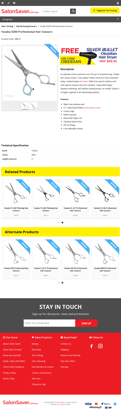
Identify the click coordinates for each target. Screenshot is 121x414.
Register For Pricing (107, 10)
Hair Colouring (38, 361)
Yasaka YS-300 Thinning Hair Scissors (16, 209)
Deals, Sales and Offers (14, 361)
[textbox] (55, 11)
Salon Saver (60, 402)
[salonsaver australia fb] (93, 346)
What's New (8, 378)
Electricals (36, 349)
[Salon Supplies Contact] (9, 3)
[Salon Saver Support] (14, 3)
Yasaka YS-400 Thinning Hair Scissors (46, 209)
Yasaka (85, 81)
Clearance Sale (39, 384)
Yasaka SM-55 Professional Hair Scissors (75, 269)
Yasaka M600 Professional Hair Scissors (105, 269)
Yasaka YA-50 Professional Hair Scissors (105, 209)
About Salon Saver (12, 343)
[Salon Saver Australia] (22, 403)
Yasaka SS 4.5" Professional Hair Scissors (75, 209)
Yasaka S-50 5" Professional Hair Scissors (46, 269)
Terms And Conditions (13, 366)
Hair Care (36, 378)
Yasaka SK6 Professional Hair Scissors (16, 269)
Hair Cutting (37, 355)
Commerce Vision (64, 404)
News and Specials (12, 355)
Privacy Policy (9, 372)
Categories (7, 19)
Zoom (11, 95)
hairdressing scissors (92, 108)
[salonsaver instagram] (102, 346)
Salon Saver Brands (12, 349)
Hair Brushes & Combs (43, 366)
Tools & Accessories (41, 372)
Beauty (35, 343)
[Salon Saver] (20, 11)
